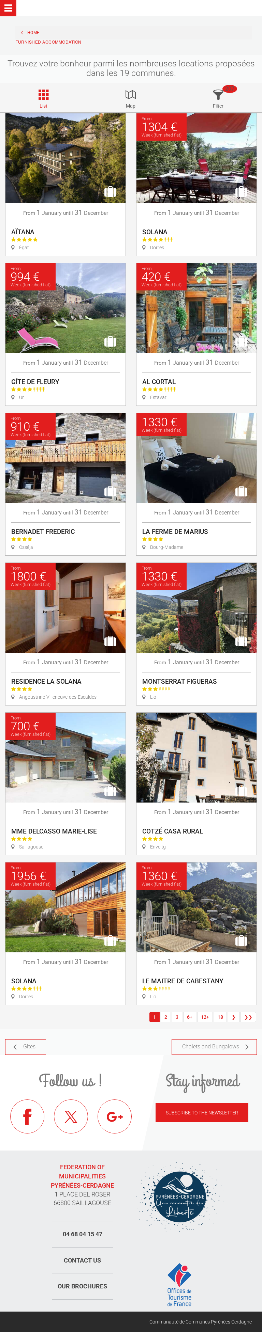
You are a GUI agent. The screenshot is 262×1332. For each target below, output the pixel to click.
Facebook (27, 1116)
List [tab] (43, 106)
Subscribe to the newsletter (202, 1112)
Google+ (115, 1116)
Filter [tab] (218, 106)
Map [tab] (130, 106)
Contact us (82, 1260)
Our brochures (82, 1286)
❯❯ (248, 1017)
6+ (189, 1017)
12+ (205, 1017)
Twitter (71, 1116)
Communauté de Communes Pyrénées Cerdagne (200, 1322)
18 (220, 1017)
